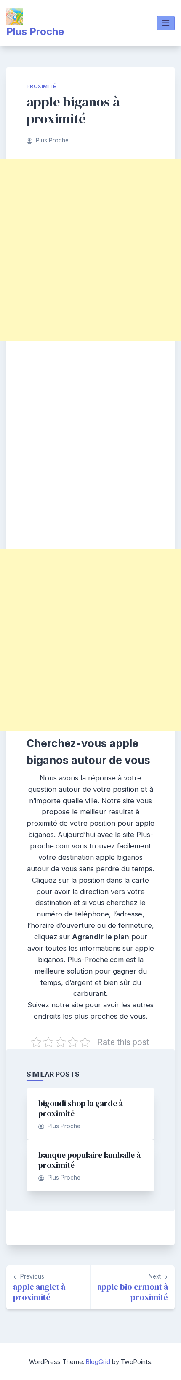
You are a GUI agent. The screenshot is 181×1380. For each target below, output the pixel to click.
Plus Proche (35, 31)
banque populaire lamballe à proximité (89, 1159)
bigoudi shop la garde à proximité (80, 1108)
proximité (41, 86)
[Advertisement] (90, 250)
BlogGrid (98, 1361)
